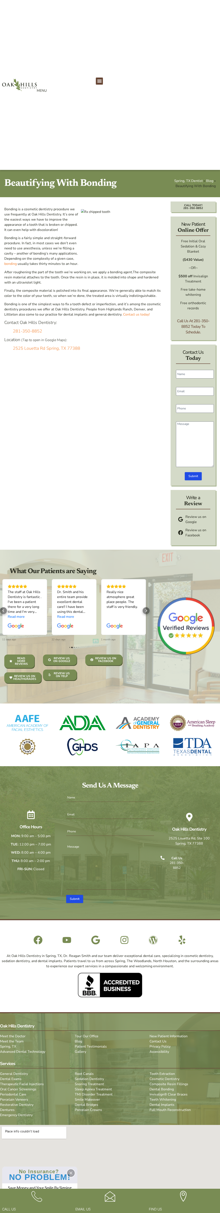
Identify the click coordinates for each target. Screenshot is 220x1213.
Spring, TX (8, 1046)
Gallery (80, 1051)
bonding (10, 263)
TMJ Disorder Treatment (94, 1094)
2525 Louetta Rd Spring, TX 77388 (46, 348)
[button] (99, 81)
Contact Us (158, 1041)
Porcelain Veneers (14, 1099)
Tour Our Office (86, 1036)
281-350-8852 (27, 331)
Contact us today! (136, 314)
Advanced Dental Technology (22, 1051)
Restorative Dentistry (17, 1104)
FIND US (155, 1209)
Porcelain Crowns (88, 1110)
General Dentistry (14, 1073)
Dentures (7, 1110)
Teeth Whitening (163, 1099)
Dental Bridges (86, 1104)
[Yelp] (182, 940)
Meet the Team (12, 1041)
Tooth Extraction (162, 1073)
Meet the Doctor (13, 1036)
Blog (209, 181)
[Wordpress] (153, 940)
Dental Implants (162, 1104)
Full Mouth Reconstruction (170, 1110)
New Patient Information (169, 1036)
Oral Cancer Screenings (18, 1089)
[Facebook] (38, 940)
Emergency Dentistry (16, 1115)
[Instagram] (124, 940)
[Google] (96, 940)
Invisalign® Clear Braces (169, 1094)
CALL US (9, 1209)
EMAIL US (83, 1209)
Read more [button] (16, 616)
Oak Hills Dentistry (189, 829)
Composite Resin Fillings (169, 1084)
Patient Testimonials (91, 1046)
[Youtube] (67, 940)
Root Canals (84, 1073)
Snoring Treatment (89, 1084)
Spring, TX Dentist (188, 181)
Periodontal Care (13, 1094)
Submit (193, 476)
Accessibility (159, 1051)
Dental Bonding (162, 1089)
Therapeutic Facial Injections (22, 1084)
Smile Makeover (87, 1099)
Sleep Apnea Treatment (93, 1089)
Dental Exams (10, 1079)
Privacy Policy (160, 1046)
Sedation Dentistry (89, 1079)
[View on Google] (16, 626)
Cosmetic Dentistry (164, 1079)
